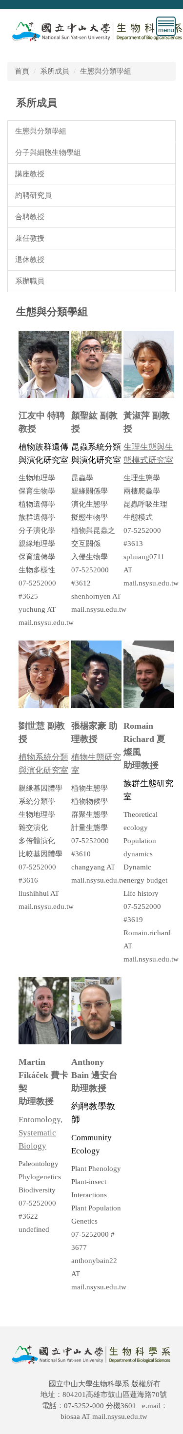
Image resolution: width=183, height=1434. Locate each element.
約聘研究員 (33, 195)
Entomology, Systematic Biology (40, 1133)
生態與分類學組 (105, 71)
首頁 (22, 71)
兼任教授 (29, 238)
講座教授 (29, 174)
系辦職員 (29, 281)
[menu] (166, 26)
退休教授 (29, 259)
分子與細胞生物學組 (48, 152)
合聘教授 (29, 216)
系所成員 (54, 71)
